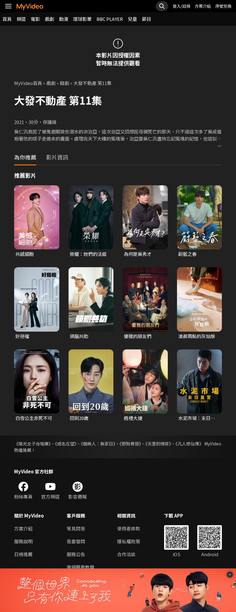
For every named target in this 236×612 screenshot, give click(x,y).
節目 (146, 19)
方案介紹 (203, 6)
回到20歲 (79, 418)
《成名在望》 (66, 444)
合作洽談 (126, 554)
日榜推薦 (23, 554)
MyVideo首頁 (28, 83)
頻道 (21, 19)
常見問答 (76, 528)
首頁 (7, 19)
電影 (35, 19)
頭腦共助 (79, 336)
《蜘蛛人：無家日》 (98, 444)
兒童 (132, 19)
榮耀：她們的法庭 (88, 254)
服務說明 (23, 541)
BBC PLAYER (109, 19)
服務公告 (76, 554)
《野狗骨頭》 (130, 444)
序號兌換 (223, 6)
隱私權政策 (128, 541)
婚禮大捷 (133, 418)
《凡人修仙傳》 (189, 444)
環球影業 (82, 19)
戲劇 (49, 19)
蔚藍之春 (187, 254)
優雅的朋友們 (137, 336)
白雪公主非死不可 (33, 418)
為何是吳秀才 (137, 254)
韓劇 (64, 83)
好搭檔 (22, 336)
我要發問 (76, 541)
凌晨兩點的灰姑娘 (196, 336)
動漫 (63, 19)
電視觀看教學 (80, 567)
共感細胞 (24, 254)
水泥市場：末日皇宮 (196, 418)
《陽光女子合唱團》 (32, 444)
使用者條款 (128, 528)
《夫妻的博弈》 (158, 444)
